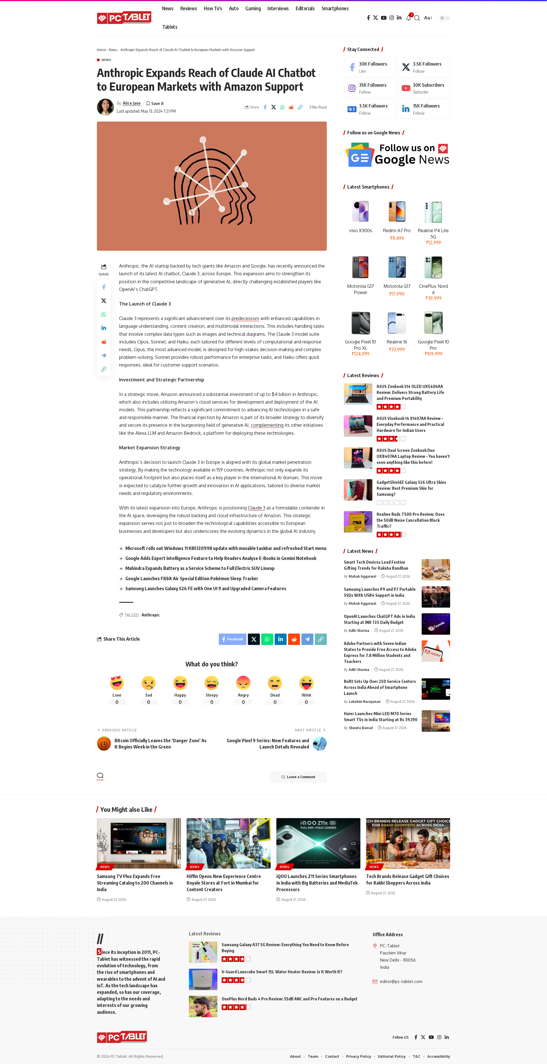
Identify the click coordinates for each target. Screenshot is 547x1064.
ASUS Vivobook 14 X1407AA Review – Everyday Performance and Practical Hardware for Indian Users (410, 424)
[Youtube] (424, 88)
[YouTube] (383, 17)
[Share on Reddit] (291, 107)
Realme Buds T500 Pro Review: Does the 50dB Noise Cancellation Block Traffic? (411, 520)
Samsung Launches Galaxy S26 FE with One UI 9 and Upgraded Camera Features (205, 588)
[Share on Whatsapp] (283, 107)
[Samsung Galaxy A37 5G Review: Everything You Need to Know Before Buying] (203, 952)
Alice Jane (132, 103)
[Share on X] (274, 107)
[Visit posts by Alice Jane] (105, 107)
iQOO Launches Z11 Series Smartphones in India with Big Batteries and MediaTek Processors (317, 882)
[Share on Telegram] (104, 355)
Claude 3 (256, 508)
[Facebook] (369, 17)
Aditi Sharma (359, 630)
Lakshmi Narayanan (365, 701)
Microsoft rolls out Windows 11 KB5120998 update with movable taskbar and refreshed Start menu (225, 548)
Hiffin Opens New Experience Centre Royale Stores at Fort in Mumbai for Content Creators (224, 882)
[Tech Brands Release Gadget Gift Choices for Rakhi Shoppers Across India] (408, 843)
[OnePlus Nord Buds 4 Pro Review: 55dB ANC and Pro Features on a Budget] (203, 1006)
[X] (375, 17)
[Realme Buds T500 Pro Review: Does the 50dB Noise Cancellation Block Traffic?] (358, 522)
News (113, 49)
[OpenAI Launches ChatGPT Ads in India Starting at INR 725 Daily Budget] (436, 624)
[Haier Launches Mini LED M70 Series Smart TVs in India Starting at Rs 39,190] (436, 721)
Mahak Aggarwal (362, 576)
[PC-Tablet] (125, 18)
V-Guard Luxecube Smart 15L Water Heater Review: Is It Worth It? (282, 971)
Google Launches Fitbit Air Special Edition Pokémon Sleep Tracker (191, 578)
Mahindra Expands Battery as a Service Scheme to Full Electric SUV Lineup (200, 568)
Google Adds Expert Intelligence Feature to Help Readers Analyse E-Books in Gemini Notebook (220, 558)
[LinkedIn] (399, 17)
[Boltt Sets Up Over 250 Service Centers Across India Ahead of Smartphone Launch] (436, 689)
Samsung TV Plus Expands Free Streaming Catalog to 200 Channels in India (135, 882)
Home (101, 49)
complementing (267, 425)
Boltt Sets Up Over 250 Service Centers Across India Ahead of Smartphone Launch (380, 687)
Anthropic (151, 614)
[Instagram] (391, 17)
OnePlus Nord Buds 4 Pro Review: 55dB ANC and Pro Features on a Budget (290, 998)
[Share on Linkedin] (104, 328)
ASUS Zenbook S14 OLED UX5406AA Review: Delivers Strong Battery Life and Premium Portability (410, 392)
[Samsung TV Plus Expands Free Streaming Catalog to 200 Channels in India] (139, 843)
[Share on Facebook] (265, 107)
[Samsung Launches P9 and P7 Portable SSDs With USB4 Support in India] (436, 597)
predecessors (245, 318)
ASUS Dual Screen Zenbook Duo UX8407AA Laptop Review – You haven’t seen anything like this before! (413, 456)
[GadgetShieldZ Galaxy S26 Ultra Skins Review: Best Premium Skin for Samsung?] (358, 490)
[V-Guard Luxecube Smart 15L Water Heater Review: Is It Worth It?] (203, 979)
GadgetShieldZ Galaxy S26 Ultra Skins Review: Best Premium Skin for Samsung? (411, 488)
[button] (417, 18)
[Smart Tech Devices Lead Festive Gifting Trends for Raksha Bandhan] (436, 569)
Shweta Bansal (361, 727)
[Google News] (370, 109)
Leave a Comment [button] (301, 777)
